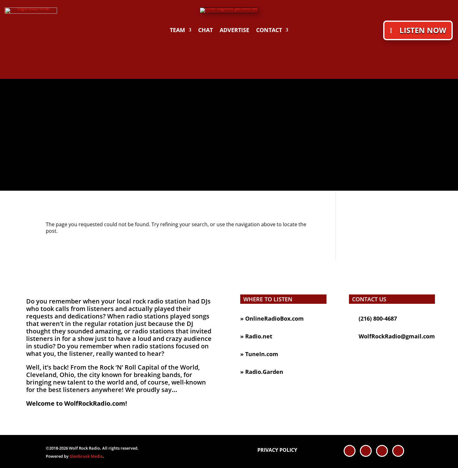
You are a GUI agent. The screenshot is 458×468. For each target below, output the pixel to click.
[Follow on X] (366, 451)
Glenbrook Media (86, 456)
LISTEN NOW (422, 30)
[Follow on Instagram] (398, 451)
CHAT (205, 31)
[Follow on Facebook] (349, 451)
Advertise (234, 31)
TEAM (177, 31)
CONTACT (269, 31)
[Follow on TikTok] (382, 451)
